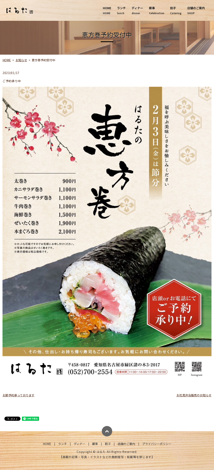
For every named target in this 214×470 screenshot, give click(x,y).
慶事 (156, 10)
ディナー (137, 10)
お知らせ (21, 60)
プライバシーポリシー (156, 444)
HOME (107, 10)
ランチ (121, 10)
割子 (175, 10)
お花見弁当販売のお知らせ (193, 395)
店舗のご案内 (196, 10)
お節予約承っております (18, 395)
